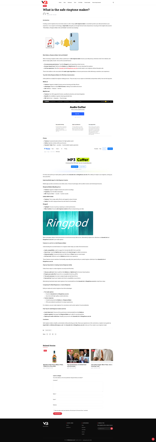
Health (83, 434)
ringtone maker (48, 330)
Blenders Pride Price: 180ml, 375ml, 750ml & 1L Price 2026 (53, 365)
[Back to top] (153, 439)
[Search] (113, 2)
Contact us (68, 427)
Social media (87, 2)
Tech (75, 2)
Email (54, 399)
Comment (55, 380)
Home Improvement (96, 2)
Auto (65, 2)
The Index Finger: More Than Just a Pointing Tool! (101, 365)
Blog (83, 425)
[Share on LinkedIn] (53, 334)
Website (55, 405)
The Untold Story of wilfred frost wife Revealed (76, 365)
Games (83, 431)
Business (70, 2)
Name (54, 394)
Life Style (80, 2)
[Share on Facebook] (50, 334)
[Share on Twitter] (47, 334)
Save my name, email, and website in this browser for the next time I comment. (71, 410)
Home (60, 2)
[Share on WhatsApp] (55, 334)
